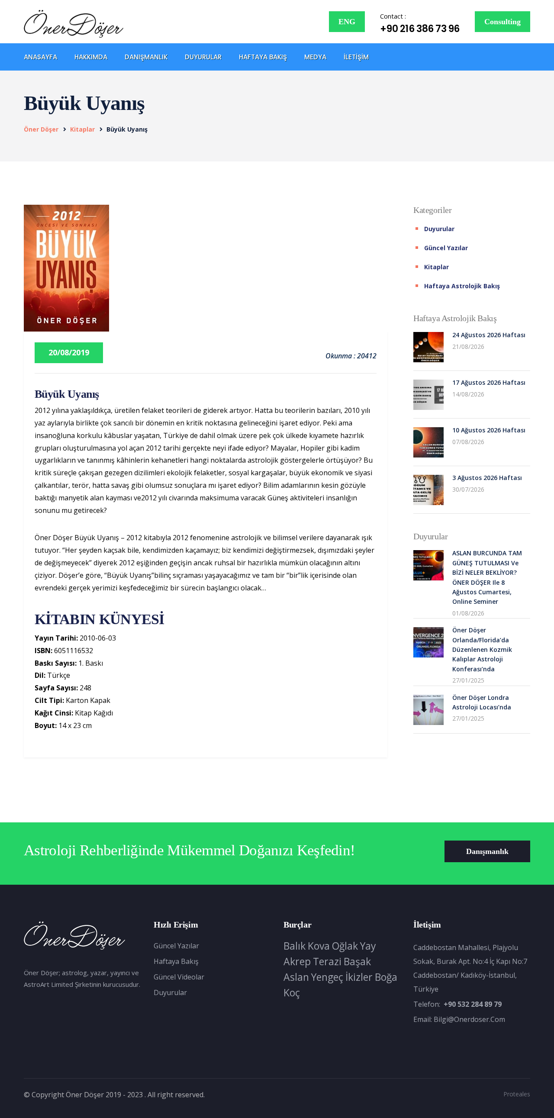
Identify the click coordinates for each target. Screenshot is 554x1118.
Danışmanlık (146, 56)
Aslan (296, 977)
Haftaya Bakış (263, 56)
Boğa (386, 977)
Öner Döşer (41, 129)
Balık (294, 946)
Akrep (297, 961)
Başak (357, 961)
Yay (368, 946)
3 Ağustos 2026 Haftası (487, 478)
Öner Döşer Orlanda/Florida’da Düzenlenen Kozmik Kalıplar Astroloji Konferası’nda (482, 649)
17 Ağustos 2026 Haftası (488, 382)
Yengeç (327, 977)
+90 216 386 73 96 (420, 28)
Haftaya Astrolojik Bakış (462, 286)
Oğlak (345, 946)
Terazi (327, 961)
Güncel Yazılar (176, 945)
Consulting (502, 21)
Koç (291, 992)
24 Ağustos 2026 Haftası (488, 335)
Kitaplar (82, 129)
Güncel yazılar (446, 248)
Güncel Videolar (179, 977)
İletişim (356, 56)
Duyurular (203, 56)
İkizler (359, 977)
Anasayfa (40, 56)
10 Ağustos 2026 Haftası (488, 430)
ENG (346, 21)
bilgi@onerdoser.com (469, 1019)
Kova (319, 946)
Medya (315, 56)
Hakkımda (90, 56)
